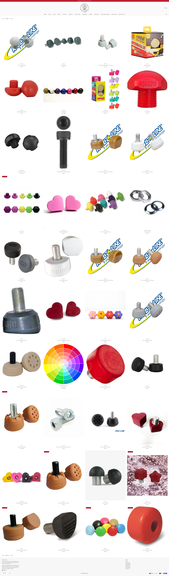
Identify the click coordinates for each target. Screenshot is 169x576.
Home (3, 18)
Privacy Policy (128, 566)
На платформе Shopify (84, 573)
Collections (7, 18)
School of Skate (128, 563)
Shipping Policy (128, 564)
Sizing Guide (128, 562)
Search (127, 561)
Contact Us (127, 568)
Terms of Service (128, 567)
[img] (165, 8)
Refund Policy (128, 565)
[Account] (166, 8)
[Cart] (166, 14)
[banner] (84, 7)
